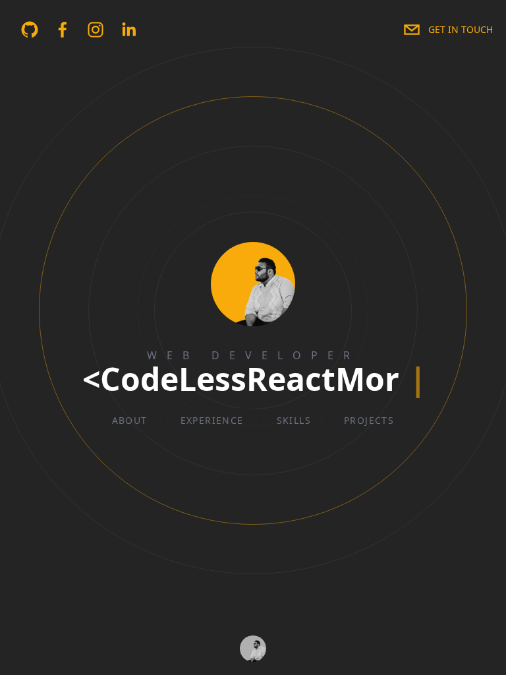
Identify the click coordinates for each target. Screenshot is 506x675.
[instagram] (95, 29)
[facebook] (62, 29)
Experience (212, 420)
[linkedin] (128, 29)
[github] (29, 29)
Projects (369, 420)
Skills (294, 420)
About (130, 420)
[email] (411, 29)
